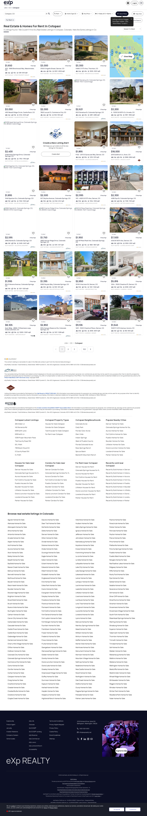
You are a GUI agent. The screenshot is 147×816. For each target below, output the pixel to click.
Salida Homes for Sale (117, 582)
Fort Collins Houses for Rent (86, 477)
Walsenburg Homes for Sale (119, 655)
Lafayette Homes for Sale (85, 563)
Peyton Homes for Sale (117, 534)
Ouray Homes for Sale (84, 687)
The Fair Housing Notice (97, 794)
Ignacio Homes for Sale (84, 531)
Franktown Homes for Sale (51, 629)
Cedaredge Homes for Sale (17, 636)
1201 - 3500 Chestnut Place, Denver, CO (90, 328)
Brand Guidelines (54, 735)
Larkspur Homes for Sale (84, 582)
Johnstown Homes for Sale (85, 538)
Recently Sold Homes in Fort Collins (118, 480)
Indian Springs (81, 438)
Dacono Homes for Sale (50, 520)
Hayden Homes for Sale (50, 691)
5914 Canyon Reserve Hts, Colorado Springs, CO (53, 329)
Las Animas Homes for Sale (85, 585)
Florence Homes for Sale (51, 604)
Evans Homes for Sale (49, 589)
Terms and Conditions (56, 721)
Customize (133, 809)
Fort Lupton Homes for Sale (52, 618)
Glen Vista (79, 434)
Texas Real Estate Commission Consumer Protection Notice (74, 792)
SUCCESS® (32, 728)
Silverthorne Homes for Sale (119, 600)
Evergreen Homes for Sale (51, 593)
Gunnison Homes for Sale (51, 680)
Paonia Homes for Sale (117, 520)
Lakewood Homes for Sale (85, 574)
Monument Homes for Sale (85, 651)
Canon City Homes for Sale (17, 618)
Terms (45, 808)
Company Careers (12, 735)
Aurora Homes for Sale (114, 431)
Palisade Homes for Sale (84, 695)
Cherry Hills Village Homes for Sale (20, 644)
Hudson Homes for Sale (84, 523)
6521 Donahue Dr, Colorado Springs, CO (90, 112)
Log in (135, 3)
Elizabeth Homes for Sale (51, 574)
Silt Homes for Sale (116, 593)
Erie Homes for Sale (49, 582)
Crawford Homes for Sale (17, 684)
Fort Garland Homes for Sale (52, 614)
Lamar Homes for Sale (84, 578)
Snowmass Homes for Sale (119, 607)
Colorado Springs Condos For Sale (58, 473)
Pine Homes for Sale (116, 542)
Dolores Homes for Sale (50, 545)
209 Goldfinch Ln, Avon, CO (120, 155)
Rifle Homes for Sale (116, 571)
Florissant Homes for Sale (51, 607)
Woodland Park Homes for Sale (120, 695)
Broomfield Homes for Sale (17, 600)
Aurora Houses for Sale (24, 476)
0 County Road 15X (22, 451)
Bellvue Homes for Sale (16, 571)
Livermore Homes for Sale (85, 596)
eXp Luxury (32, 742)
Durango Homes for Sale (51, 552)
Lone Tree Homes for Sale (85, 604)
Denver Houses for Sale (24, 469)
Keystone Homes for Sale (85, 545)
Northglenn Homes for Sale (85, 676)
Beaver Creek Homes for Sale (18, 567)
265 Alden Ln (20, 424)
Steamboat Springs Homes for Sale (122, 618)
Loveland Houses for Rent (85, 494)
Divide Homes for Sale (50, 542)
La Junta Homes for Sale (84, 556)
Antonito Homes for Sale (17, 534)
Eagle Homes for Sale (49, 556)
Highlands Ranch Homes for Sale (54, 698)
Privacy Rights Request (56, 724)
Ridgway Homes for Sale (118, 567)
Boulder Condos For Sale (54, 487)
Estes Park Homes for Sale (51, 585)
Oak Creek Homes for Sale (85, 680)
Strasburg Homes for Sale (118, 625)
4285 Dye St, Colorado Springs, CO (123, 198)
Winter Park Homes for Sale (119, 691)
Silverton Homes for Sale (118, 604)
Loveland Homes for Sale (115, 451)
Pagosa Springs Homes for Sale (87, 691)
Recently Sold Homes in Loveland (118, 497)
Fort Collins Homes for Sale (116, 434)
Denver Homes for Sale (115, 424)
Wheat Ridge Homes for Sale (119, 676)
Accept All (117, 809)
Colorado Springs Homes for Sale (118, 427)
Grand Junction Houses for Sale (27, 494)
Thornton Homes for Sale (118, 636)
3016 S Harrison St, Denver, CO (87, 284)
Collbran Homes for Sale (16, 651)
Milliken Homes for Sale (84, 633)
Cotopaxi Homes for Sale (17, 676)
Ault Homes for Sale (15, 545)
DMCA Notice (73, 779)
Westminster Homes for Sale (119, 673)
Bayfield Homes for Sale (16, 563)
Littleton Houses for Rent (85, 487)
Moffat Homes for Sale (84, 640)
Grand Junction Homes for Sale (118, 448)
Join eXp (9, 728)
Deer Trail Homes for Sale (51, 523)
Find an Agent (10, 724)
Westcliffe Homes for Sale (118, 669)
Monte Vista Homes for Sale (86, 644)
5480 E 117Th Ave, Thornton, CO (87, 68)
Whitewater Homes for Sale (119, 680)
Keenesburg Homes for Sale (86, 542)
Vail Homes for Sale (116, 647)
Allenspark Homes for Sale (17, 527)
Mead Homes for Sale (83, 629)
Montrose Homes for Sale (85, 647)
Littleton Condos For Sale (55, 490)
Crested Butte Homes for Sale (18, 691)
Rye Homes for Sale (116, 578)
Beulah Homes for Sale (16, 582)
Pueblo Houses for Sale (24, 483)
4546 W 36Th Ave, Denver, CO (121, 241)
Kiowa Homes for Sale (83, 549)
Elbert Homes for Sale (49, 571)
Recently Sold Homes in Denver (118, 469)
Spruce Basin (81, 451)
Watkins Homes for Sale (118, 658)
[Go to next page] (90, 349)
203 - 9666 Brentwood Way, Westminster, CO (19, 69)
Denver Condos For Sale (54, 469)
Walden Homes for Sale (117, 651)
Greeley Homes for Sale (50, 669)
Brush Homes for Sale (16, 604)
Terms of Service (89, 781)
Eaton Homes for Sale (49, 560)
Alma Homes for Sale (15, 531)
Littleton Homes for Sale (115, 444)
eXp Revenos (33, 735)
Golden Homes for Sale (50, 655)
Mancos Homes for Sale (84, 622)
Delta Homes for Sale (49, 531)
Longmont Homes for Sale (85, 607)
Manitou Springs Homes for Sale (87, 625)
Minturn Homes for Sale (84, 636)
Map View (139, 14)
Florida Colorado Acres (84, 444)
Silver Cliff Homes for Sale (118, 596)
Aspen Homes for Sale (16, 542)
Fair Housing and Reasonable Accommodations (73, 783)
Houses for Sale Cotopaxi (55, 424)
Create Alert (56, 154)
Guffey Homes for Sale (50, 676)
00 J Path (18, 444)
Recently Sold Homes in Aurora (118, 476)
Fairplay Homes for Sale (50, 596)
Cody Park (79, 427)
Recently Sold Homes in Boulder (118, 487)
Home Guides (10, 738)
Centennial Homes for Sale (17, 640)
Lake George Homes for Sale (86, 571)
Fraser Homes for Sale (50, 633)
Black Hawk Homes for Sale (17, 585)
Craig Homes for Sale (15, 680)
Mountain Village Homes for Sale (87, 658)
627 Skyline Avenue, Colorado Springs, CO (55, 198)
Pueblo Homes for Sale (114, 438)
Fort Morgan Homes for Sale (52, 622)
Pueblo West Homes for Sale (119, 556)
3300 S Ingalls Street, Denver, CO (52, 68)
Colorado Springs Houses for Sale (27, 473)
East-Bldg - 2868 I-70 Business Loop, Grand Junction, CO (18, 329)
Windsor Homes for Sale (118, 687)
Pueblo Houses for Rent (85, 480)
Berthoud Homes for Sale (17, 578)
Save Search (137, 20)
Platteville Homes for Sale (118, 545)
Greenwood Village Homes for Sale (54, 673)
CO (71, 343)
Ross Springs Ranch (83, 448)
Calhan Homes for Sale (16, 614)
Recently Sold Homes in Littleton (118, 490)
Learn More (97, 796)
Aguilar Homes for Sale (16, 520)
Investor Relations (12, 731)
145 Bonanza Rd (21, 427)
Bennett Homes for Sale (16, 574)
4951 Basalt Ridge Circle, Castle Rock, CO (20, 112)
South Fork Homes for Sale (119, 614)
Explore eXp (10, 721)
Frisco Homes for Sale (49, 640)
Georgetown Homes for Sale (52, 647)
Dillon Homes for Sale (49, 538)
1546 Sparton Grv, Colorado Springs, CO (19, 198)
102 (84, 349)
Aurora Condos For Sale (54, 476)
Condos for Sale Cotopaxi (55, 427)
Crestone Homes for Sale (17, 695)
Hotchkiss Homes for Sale (85, 520)
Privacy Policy (53, 728)
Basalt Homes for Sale (16, 560)
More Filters (123, 14)
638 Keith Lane (20, 431)
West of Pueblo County (84, 441)
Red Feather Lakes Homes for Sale (121, 563)
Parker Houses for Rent (85, 498)
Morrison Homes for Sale (85, 655)
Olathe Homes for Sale (84, 684)
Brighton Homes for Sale (17, 596)
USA (66, 343)
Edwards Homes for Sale (50, 567)
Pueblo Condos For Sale (54, 483)
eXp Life (31, 721)
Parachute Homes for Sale (119, 523)
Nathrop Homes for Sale (84, 662)
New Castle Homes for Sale (85, 669)
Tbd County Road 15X (23, 441)
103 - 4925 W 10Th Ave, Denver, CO (88, 198)
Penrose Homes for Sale (118, 531)
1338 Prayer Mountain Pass (25, 438)
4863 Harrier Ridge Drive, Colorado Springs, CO (52, 241)
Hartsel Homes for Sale (50, 687)
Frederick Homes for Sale (51, 636)
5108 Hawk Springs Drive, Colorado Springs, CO (17, 155)
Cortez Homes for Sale (16, 673)
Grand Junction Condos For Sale (57, 494)
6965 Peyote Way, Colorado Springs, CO (54, 284)
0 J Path (18, 455)
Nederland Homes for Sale (85, 665)
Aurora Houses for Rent (85, 474)
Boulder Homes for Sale (115, 441)
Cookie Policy (53, 731)
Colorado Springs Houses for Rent (88, 470)
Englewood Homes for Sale (51, 578)
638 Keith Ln (20, 434)
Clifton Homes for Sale (16, 647)
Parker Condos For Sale (54, 500)
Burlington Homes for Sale (17, 611)
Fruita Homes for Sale (49, 644)
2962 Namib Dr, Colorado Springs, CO (18, 241)
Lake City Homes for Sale (85, 567)
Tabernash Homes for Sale (119, 633)
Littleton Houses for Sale (24, 490)
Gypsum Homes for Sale (50, 684)
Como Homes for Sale (15, 665)
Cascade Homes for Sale (17, 625)
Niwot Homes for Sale (83, 673)
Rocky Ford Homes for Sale (119, 574)
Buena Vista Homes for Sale (18, 607)
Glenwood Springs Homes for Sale (54, 651)
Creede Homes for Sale (16, 687)
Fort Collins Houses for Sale (25, 480)
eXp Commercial (34, 738)
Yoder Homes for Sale (117, 698)
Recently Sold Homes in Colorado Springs (118, 473)
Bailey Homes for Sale (16, 556)
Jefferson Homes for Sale (85, 534)
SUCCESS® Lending (35, 731)
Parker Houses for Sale (24, 500)
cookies (13, 806)
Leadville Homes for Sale (84, 589)
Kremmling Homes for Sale (85, 552)
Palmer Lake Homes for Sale (86, 698)
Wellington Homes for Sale (119, 665)
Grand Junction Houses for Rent (88, 491)
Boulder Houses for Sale (24, 487)
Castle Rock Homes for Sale (18, 633)
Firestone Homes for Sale (51, 600)
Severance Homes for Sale (119, 589)
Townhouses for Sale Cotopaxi (57, 431)
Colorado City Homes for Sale (18, 655)
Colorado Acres (81, 424)
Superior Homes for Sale (118, 629)
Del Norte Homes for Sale (51, 527)
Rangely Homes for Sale (118, 560)
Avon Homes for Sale (15, 552)
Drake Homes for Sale (49, 549)
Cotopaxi (78, 343)
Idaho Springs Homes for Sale (86, 527)
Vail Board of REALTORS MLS (46, 393)
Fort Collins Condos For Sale (56, 480)
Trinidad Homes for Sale (118, 644)
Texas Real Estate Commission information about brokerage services (73, 789)
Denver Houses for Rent (85, 467)
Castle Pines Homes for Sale (18, 629)
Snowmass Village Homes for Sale (121, 611)
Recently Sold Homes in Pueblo (118, 483)
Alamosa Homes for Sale (16, 523)
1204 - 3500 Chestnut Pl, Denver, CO (124, 284)
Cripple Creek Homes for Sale (18, 698)
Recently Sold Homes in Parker (118, 500)
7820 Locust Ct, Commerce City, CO (53, 112)
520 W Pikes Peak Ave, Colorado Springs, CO (90, 241)
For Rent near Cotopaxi (54, 434)
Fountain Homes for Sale (51, 625)
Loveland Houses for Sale (25, 497)
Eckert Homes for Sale (50, 563)
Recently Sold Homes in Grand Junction (118, 494)
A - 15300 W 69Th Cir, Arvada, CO (122, 112)
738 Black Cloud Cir (22, 448)
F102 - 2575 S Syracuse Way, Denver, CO (90, 155)
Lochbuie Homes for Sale (85, 600)
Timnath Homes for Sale (118, 640)
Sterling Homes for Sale (118, 622)
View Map (128, 56)
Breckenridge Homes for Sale (18, 593)
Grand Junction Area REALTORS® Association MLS (54, 408)
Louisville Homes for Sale (85, 611)
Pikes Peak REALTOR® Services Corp (16, 377)
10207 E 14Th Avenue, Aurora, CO (122, 328)
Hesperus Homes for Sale (51, 695)
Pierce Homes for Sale (117, 538)
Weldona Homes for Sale (118, 662)
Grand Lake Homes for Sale (51, 665)
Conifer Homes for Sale (16, 669)
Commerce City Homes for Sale (19, 662)
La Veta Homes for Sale (84, 560)
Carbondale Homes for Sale (18, 622)
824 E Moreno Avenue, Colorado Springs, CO (19, 285)
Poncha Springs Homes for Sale (121, 549)
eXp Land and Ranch (35, 746)
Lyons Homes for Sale (83, 618)
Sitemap (52, 738)
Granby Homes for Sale (50, 658)
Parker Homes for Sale (114, 455)
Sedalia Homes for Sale (117, 585)
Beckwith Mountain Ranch (86, 455)
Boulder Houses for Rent (85, 484)
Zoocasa (32, 724)
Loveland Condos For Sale (55, 497)
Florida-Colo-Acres (83, 431)
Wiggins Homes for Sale (118, 684)
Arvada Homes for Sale (16, 538)
